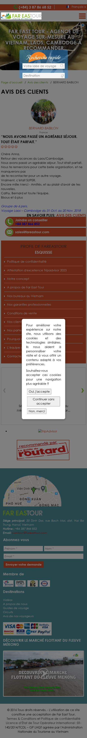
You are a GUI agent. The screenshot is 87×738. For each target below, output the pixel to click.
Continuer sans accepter (43, 401)
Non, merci (37, 411)
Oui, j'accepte (39, 392)
